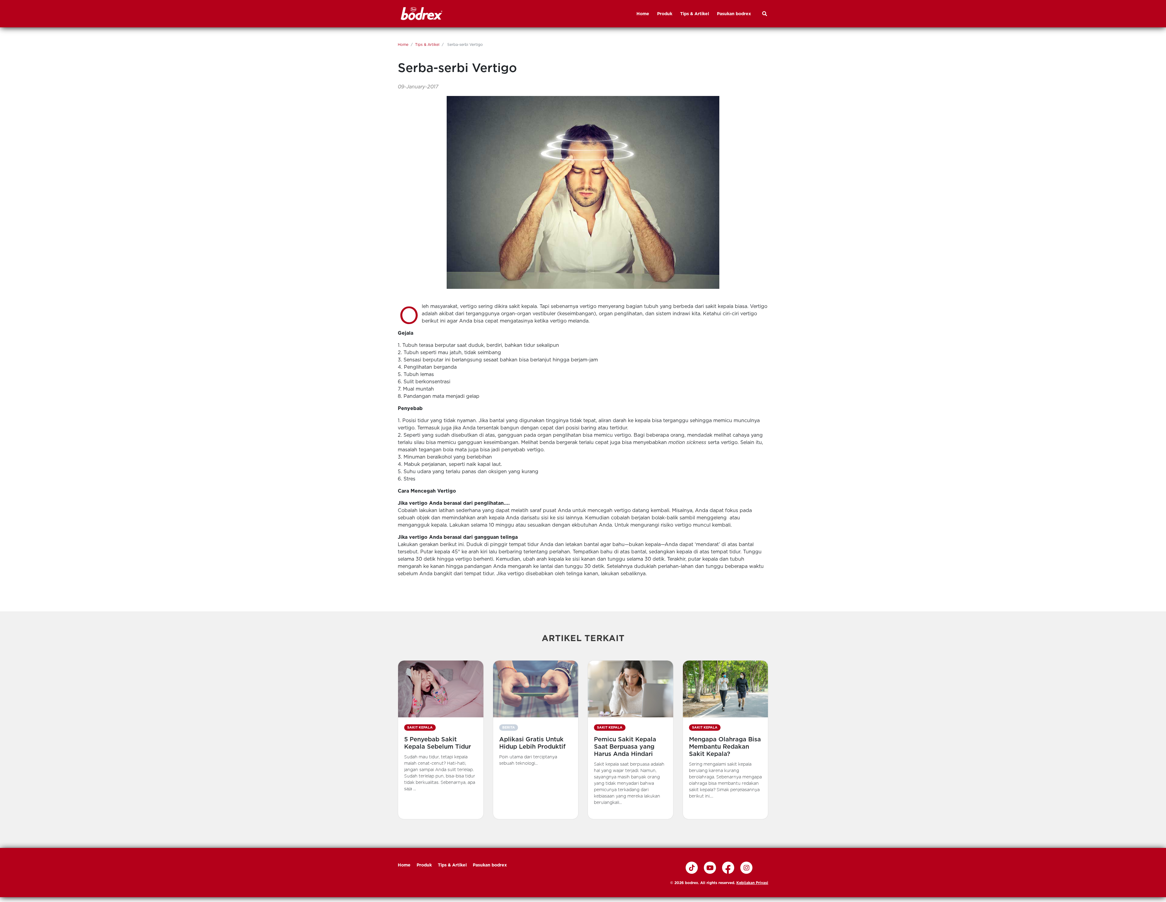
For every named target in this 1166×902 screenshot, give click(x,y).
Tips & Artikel (427, 44)
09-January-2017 (418, 87)
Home (403, 44)
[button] (441, 739)
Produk (424, 865)
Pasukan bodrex (490, 865)
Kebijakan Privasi (752, 882)
